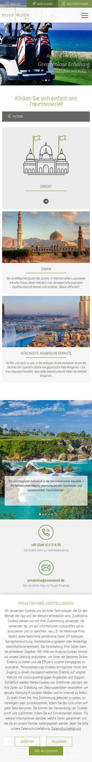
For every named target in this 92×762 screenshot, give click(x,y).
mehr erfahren (46, 499)
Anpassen (59, 741)
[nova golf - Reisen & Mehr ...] (15, 15)
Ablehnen (27, 741)
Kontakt (15, 4)
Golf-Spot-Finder (77, 4)
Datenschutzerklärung (66, 729)
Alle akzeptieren (46, 751)
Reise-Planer (44, 4)
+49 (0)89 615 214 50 (46, 545)
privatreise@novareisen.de (46, 580)
